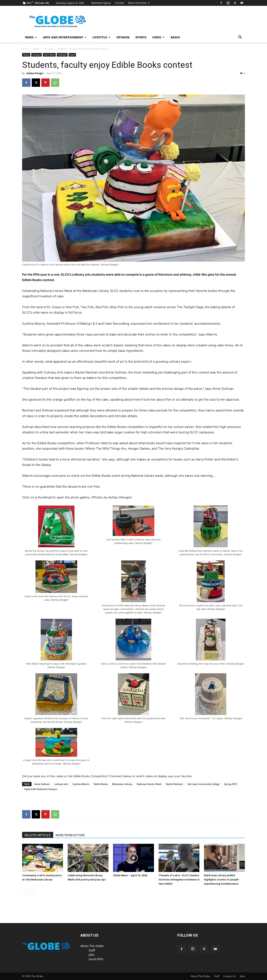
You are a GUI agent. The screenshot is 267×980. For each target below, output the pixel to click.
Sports (140, 37)
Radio (175, 37)
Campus (48, 48)
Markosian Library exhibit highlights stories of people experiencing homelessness (221, 879)
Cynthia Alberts (80, 784)
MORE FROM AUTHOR (70, 835)
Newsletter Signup (101, 2)
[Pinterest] (45, 82)
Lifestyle (99, 37)
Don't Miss (49, 54)
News (29, 37)
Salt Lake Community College (203, 784)
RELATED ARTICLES (38, 835)
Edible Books (101, 784)
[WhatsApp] (55, 82)
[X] (235, 3)
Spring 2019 (230, 784)
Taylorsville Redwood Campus (40, 789)
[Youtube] (242, 3)
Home (25, 48)
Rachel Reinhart (174, 784)
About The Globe (137, 2)
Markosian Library (122, 784)
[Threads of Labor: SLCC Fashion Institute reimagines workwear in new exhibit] (179, 858)
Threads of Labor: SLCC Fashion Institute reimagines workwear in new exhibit (179, 879)
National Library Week (149, 784)
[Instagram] (228, 3)
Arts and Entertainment (63, 37)
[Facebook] (221, 3)
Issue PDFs (96, 959)
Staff (92, 950)
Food (72, 54)
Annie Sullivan (42, 784)
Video (156, 37)
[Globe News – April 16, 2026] (133, 858)
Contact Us (229, 976)
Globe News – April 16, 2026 (130, 875)
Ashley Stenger (35, 73)
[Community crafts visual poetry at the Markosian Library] (42, 858)
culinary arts (61, 784)
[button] (240, 38)
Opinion (123, 37)
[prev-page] (24, 892)
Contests (119, 2)
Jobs (91, 955)
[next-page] (31, 892)
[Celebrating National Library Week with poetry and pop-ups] (88, 858)
